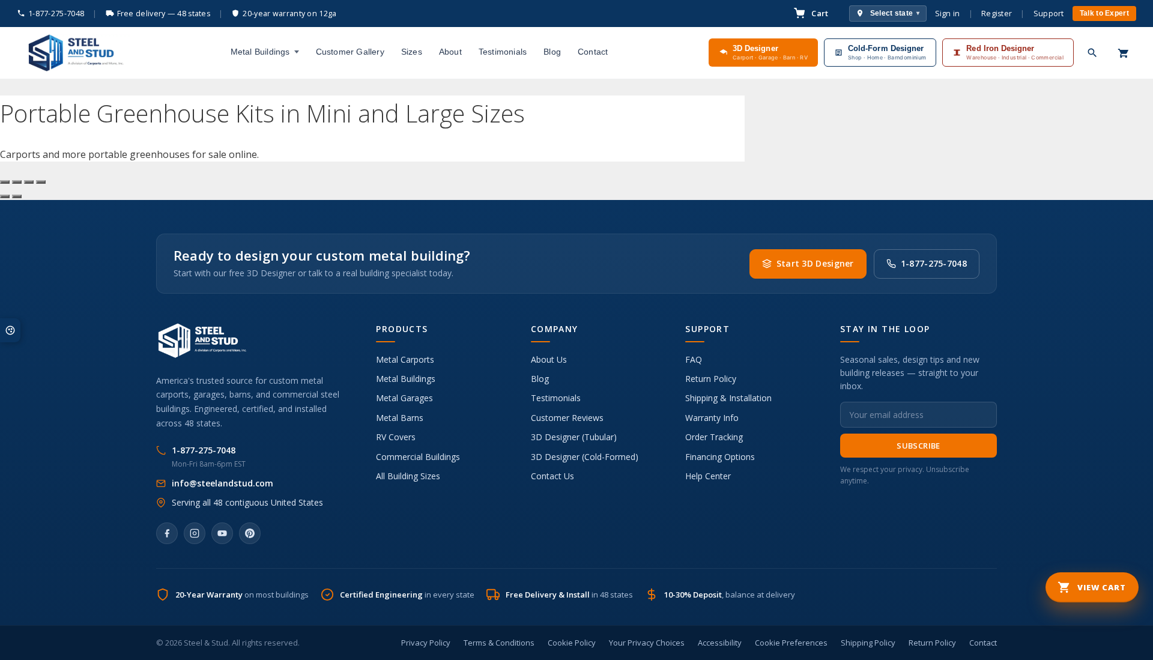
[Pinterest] (250, 533)
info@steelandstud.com (222, 483)
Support (1048, 13)
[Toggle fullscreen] (17, 182)
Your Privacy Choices (647, 642)
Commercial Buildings (418, 456)
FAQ (693, 359)
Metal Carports (405, 359)
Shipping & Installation (728, 398)
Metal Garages (404, 398)
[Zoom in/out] (5, 182)
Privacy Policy (425, 642)
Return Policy (710, 378)
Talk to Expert (1104, 13)
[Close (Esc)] (41, 182)
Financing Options (720, 456)
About (450, 51)
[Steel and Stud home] (73, 52)
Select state (895, 13)
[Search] (1092, 52)
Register (996, 13)
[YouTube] (222, 533)
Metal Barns (399, 417)
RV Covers (396, 437)
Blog (552, 51)
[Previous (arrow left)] (5, 196)
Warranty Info (712, 417)
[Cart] (1123, 52)
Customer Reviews (567, 417)
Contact (593, 51)
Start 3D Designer (815, 263)
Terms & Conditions (499, 642)
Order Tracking (714, 437)
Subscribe (918, 445)
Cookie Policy (572, 642)
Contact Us (552, 476)
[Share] (29, 182)
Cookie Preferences (791, 642)
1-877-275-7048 (56, 13)
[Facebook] (167, 533)
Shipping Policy (868, 642)
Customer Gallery (350, 51)
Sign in (947, 13)
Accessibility (720, 642)
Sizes (411, 51)
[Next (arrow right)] (17, 196)
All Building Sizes (408, 476)
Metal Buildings (260, 51)
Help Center (708, 476)
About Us (549, 359)
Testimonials (503, 51)
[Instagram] (194, 533)
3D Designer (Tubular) (574, 437)
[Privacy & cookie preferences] (10, 330)
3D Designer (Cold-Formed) (584, 456)
